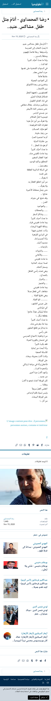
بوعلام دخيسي (40, 563)
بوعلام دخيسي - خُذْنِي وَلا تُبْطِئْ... (36, 568)
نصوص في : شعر (40, 535)
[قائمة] (47, 4)
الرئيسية (6, 679)
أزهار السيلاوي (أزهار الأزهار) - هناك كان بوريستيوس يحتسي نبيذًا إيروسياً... (29, 639)
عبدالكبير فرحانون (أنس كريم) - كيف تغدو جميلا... (33, 585)
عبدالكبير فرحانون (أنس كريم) (34, 580)
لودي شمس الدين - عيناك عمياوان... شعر (36, 612)
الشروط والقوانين (37, 679)
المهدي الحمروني (40, 544)
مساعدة (13, 679)
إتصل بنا (47, 679)
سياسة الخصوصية (23, 679)
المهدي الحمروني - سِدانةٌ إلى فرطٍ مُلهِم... (34, 549)
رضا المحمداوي (32, 36)
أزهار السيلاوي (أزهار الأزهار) (34, 634)
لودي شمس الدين (39, 607)
